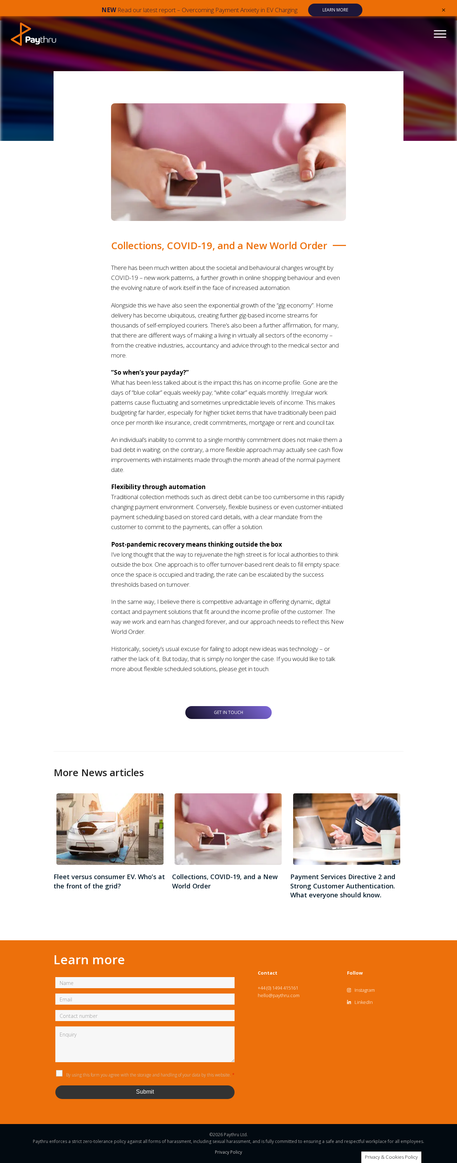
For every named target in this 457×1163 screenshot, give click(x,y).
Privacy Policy (228, 1152)
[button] (443, 10)
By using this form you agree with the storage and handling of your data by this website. (150, 1075)
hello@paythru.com (279, 995)
